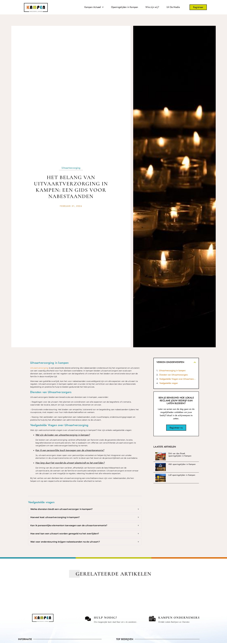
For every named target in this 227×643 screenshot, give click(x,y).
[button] (195, 362)
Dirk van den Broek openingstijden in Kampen (180, 454)
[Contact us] (88, 618)
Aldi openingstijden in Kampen (182, 464)
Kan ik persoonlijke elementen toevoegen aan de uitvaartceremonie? (84, 525)
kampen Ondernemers (179, 617)
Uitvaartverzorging (71, 168)
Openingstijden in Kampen (124, 7)
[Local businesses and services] (152, 618)
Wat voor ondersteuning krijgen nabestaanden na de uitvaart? (84, 542)
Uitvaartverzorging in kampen (172, 370)
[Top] (8, 610)
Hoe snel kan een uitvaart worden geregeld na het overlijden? (84, 533)
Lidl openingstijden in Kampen (181, 475)
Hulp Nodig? (105, 617)
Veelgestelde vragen (168, 383)
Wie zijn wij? (152, 7)
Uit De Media (173, 7)
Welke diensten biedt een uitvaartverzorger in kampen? (84, 509)
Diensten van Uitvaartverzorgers (173, 374)
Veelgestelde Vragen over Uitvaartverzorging (177, 378)
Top (8, 615)
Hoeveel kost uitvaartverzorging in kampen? (84, 517)
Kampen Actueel (92, 7)
